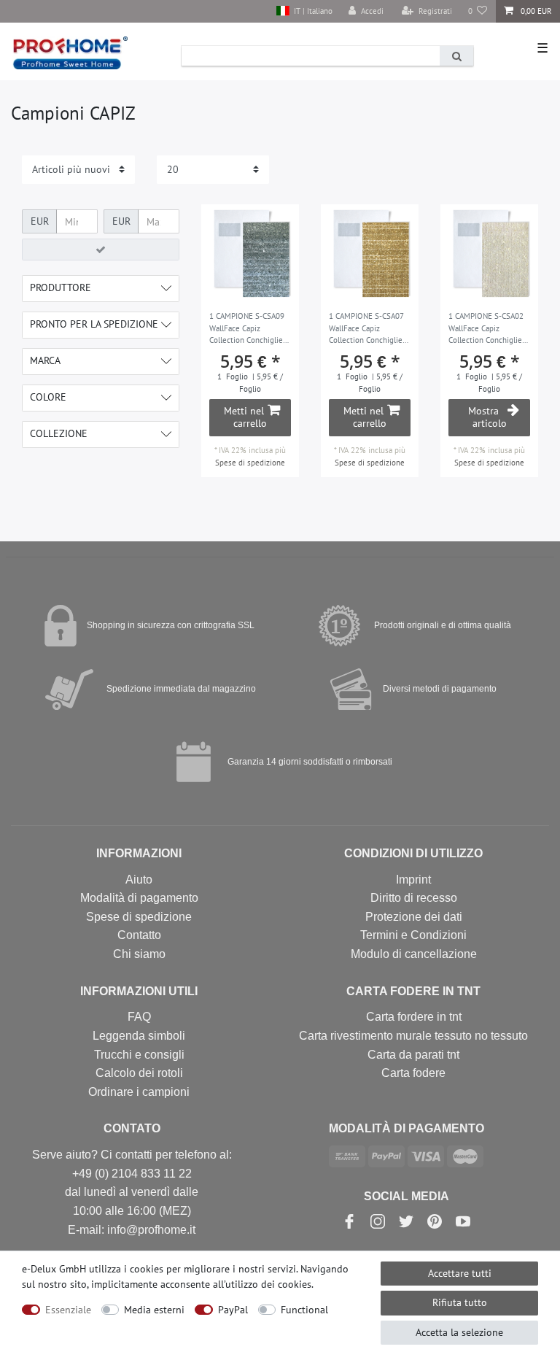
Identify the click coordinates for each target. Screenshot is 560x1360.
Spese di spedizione (250, 462)
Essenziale (68, 1309)
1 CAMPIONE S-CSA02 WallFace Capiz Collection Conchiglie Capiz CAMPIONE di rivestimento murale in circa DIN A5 (488, 329)
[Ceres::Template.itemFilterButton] (100, 249)
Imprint (413, 879)
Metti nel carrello (245, 417)
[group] (250, 253)
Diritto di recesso (413, 898)
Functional (304, 1309)
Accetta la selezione (459, 1332)
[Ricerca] (456, 56)
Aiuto (138, 879)
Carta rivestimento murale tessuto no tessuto (413, 1035)
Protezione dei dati (413, 917)
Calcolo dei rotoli (139, 1073)
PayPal (233, 1309)
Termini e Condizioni (413, 935)
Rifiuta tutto (459, 1302)
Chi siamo (139, 954)
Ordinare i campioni (139, 1092)
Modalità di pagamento (139, 898)
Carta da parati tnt (413, 1054)
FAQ (139, 1017)
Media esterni (154, 1309)
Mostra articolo (487, 417)
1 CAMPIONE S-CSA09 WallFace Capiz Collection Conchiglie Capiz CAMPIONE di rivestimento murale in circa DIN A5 (249, 329)
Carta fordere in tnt (414, 1017)
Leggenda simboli (139, 1035)
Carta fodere (413, 1073)
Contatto (139, 935)
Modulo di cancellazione (414, 954)
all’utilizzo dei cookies (262, 1284)
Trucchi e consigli (139, 1054)
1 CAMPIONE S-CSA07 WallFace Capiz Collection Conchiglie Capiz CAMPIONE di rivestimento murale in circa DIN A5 (368, 329)
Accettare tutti (459, 1273)
